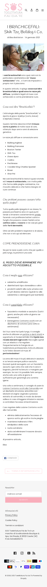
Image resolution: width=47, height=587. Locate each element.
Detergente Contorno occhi (21, 320)
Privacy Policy (11, 515)
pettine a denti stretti (32, 334)
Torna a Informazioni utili (25, 471)
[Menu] (42, 10)
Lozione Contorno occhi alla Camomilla (21, 388)
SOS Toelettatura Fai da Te (22, 575)
